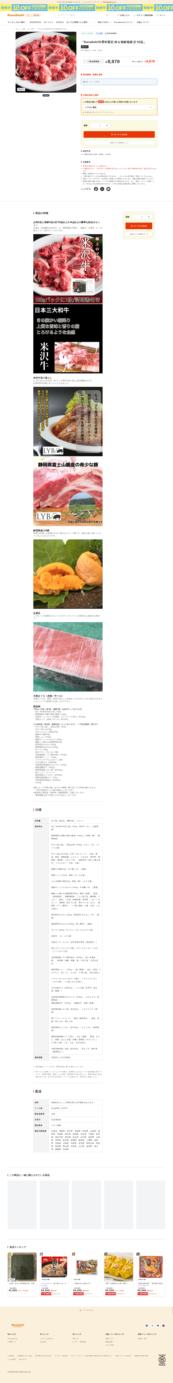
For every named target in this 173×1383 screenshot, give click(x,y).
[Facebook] (147, 1326)
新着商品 (60, 22)
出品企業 (43, 1342)
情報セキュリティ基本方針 (123, 1355)
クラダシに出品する (46, 1338)
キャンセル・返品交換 (61, 1355)
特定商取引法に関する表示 (43, 1355)
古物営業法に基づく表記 (24, 1355)
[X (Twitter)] (152, 1326)
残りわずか (49, 22)
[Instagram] (163, 1326)
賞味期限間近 (35, 22)
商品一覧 (76, 1338)
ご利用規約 (11, 1355)
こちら (149, 176)
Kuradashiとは (13, 1338)
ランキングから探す (16, 22)
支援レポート (109, 1338)
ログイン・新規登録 (79, 1342)
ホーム (18, 29)
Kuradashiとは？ (109, 2)
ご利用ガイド (12, 1342)
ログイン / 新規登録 (32, 15)
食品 (24, 29)
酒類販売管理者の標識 (141, 1355)
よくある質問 (12, 1359)
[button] (59, 1293)
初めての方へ (104, 22)
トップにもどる (87, 1310)
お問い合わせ (23, 1359)
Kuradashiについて (123, 22)
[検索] (107, 15)
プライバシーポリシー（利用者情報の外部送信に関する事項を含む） (91, 1355)
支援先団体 (109, 1342)
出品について (143, 22)
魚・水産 (31, 29)
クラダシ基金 (109, 1345)
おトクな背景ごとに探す (77, 22)
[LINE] (158, 1326)
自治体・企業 (142, 1338)
